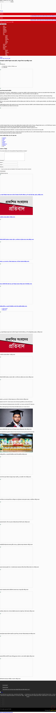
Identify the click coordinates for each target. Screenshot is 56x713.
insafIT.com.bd (53, 710)
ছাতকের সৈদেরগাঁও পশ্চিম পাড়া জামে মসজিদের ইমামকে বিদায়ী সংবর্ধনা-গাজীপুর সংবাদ (15, 522)
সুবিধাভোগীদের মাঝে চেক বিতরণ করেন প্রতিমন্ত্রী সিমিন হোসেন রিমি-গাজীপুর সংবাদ (16, 689)
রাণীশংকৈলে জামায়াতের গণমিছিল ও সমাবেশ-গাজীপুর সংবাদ (10, 678)
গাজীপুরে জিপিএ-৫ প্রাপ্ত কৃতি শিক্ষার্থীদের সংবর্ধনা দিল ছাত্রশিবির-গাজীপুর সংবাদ (13, 306)
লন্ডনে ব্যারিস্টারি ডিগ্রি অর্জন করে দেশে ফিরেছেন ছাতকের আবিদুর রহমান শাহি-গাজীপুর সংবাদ (16, 283)
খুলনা (4, 34)
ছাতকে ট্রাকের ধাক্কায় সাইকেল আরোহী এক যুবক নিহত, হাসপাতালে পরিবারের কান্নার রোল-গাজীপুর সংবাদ (17, 633)
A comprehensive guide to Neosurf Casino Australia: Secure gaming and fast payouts (17, 431)
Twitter (3, 139)
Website (1, 167)
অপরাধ (1, 58)
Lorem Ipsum (5, 685)
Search (12, 1)
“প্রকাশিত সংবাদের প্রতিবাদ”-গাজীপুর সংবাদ (7, 217)
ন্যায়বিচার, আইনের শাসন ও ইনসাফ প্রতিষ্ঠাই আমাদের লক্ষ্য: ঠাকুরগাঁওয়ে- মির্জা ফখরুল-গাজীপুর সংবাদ (17, 611)
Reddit (3, 142)
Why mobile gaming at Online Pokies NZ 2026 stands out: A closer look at (15, 406)
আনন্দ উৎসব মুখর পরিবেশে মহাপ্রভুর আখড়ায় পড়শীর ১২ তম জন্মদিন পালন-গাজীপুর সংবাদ (15, 477)
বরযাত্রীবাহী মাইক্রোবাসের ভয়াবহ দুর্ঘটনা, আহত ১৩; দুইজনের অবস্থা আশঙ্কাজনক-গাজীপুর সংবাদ (16, 544)
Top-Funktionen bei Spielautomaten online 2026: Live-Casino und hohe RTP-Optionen (17, 404)
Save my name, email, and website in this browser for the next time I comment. (16, 169)
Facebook (4, 137)
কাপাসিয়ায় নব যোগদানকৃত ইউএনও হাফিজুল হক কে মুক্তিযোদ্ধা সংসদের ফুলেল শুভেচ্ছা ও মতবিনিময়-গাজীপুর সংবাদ (20, 499)
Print (3, 146)
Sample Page (5, 687)
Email (1, 164)
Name (1, 162)
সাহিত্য (6, 55)
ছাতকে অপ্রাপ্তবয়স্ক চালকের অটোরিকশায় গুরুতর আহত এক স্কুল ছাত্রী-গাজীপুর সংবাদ (14, 589)
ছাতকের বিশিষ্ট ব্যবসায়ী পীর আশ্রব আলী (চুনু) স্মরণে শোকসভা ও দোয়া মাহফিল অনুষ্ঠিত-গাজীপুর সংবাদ (17, 656)
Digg (3, 140)
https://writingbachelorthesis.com (6, 712)
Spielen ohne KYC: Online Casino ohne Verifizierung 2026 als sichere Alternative (16, 401)
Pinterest (4, 145)
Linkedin (4, 141)
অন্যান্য (4, 49)
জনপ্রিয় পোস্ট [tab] (4, 309)
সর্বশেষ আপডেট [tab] (4, 308)
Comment (2, 160)
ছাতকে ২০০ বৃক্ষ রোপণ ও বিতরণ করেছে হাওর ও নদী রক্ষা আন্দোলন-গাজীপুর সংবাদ (14, 261)
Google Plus (4, 144)
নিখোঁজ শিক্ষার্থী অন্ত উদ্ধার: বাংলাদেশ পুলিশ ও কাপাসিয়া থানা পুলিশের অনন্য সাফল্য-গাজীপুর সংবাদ (17, 239)
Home (1, 57)
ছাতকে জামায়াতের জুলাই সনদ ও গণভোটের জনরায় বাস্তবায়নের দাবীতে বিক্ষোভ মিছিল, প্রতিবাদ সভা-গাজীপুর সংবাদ (19, 567)
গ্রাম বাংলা (6, 58)
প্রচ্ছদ (9, 58)
